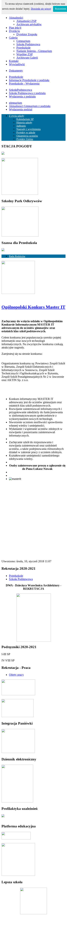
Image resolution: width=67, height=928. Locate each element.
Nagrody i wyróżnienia (28, 129)
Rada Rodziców (17, 256)
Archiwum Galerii (27, 57)
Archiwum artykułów (29, 24)
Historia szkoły (24, 122)
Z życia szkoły (16, 115)
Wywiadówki (17, 64)
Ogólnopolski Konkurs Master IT (33, 307)
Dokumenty (16, 70)
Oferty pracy (16, 674)
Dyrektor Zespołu (26, 34)
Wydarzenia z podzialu (22, 96)
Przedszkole (23, 47)
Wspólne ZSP (24, 54)
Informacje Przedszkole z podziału (29, 80)
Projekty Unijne (24, 139)
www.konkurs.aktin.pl (14, 357)
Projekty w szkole (25, 132)
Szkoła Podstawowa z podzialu (27, 93)
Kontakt (13, 61)
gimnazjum (15, 102)
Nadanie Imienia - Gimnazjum (34, 51)
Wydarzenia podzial (20, 109)
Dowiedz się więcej (41, 8)
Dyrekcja (14, 31)
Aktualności (16, 17)
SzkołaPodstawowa (20, 89)
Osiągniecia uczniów (27, 135)
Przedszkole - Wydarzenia (24, 83)
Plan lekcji (15, 27)
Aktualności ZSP (26, 21)
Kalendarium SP (25, 119)
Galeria (13, 37)
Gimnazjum (23, 41)
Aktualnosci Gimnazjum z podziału (29, 106)
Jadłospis (21, 125)
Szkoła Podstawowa (28, 44)
